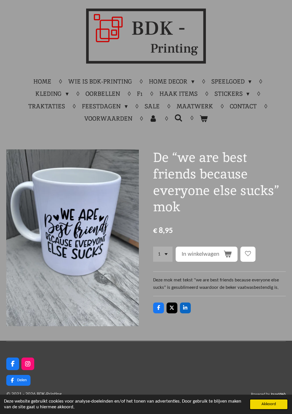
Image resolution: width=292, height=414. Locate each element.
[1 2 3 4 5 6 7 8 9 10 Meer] (163, 254)
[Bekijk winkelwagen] (204, 118)
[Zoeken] (178, 117)
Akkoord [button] (268, 404)
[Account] (153, 118)
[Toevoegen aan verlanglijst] (248, 254)
